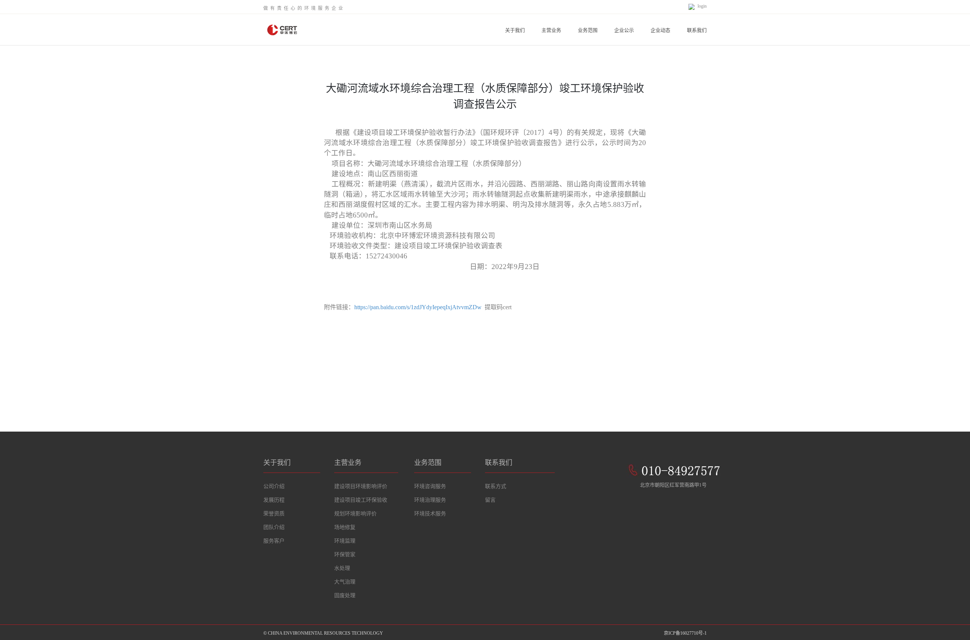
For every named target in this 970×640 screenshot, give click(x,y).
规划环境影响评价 (355, 513)
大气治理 (344, 582)
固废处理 (344, 595)
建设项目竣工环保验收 (360, 500)
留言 (490, 500)
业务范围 (588, 30)
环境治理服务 (430, 500)
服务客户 (274, 541)
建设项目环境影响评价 (360, 486)
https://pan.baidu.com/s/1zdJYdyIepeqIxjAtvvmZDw (418, 307)
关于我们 (515, 30)
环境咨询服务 (430, 486)
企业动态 (660, 30)
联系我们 (697, 30)
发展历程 (274, 500)
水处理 (342, 568)
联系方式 (495, 486)
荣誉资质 (274, 513)
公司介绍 (274, 486)
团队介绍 (274, 527)
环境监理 (344, 541)
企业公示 (624, 30)
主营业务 (551, 30)
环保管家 (344, 554)
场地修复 (344, 527)
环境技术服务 (430, 513)
